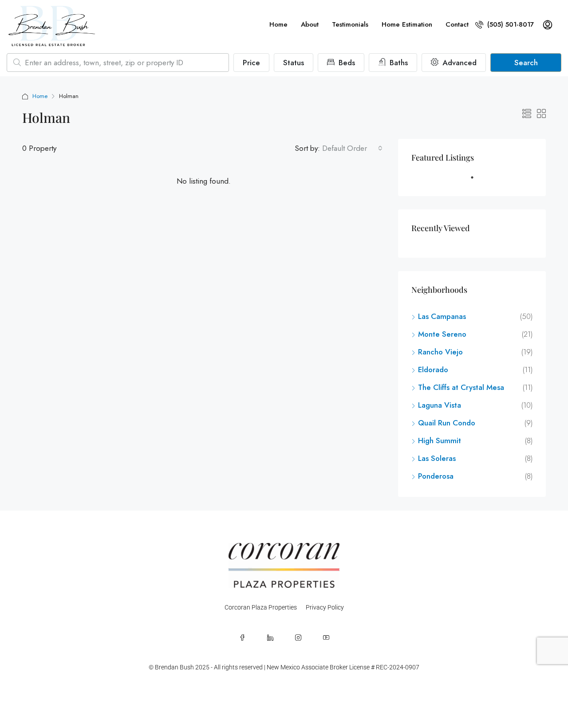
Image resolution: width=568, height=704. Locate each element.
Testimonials (350, 24)
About (310, 24)
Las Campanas (442, 316)
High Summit (439, 440)
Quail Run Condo (446, 422)
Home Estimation (407, 24)
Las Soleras (437, 458)
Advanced (458, 62)
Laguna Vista (439, 405)
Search (526, 62)
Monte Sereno (442, 334)
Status (293, 62)
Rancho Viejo (440, 351)
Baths (397, 62)
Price (251, 62)
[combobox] (352, 148)
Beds (345, 62)
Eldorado (433, 369)
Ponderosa (436, 476)
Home (278, 24)
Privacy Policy (325, 607)
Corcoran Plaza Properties (261, 607)
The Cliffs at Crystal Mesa (461, 387)
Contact (457, 24)
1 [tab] (476, 181)
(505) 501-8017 (509, 24)
